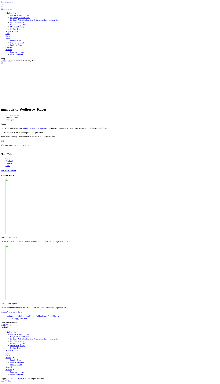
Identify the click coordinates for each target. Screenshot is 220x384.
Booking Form (16, 365)
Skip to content (7, 2)
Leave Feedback (16, 374)
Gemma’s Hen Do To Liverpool (13, 312)
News (10, 61)
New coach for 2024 (9, 237)
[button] (8, 159)
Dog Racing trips (17, 341)
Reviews (9, 370)
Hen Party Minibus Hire (19, 334)
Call (2, 4)
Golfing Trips (15, 348)
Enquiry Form (15, 360)
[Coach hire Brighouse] (42, 299)
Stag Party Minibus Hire (20, 336)
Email (3, 6)
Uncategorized (11, 120)
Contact (9, 367)
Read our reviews (17, 372)
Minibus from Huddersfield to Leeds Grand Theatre (32, 316)
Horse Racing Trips (18, 343)
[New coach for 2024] (42, 233)
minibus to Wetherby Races (34, 128)
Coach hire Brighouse (10, 303)
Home (3, 61)
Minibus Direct (12, 117)
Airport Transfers (12, 350)
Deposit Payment (17, 362)
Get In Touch (6, 325)
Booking (9, 358)
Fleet (8, 353)
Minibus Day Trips (17, 346)
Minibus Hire (11, 332)
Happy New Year (17, 318)
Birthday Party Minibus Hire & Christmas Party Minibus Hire (35, 339)
